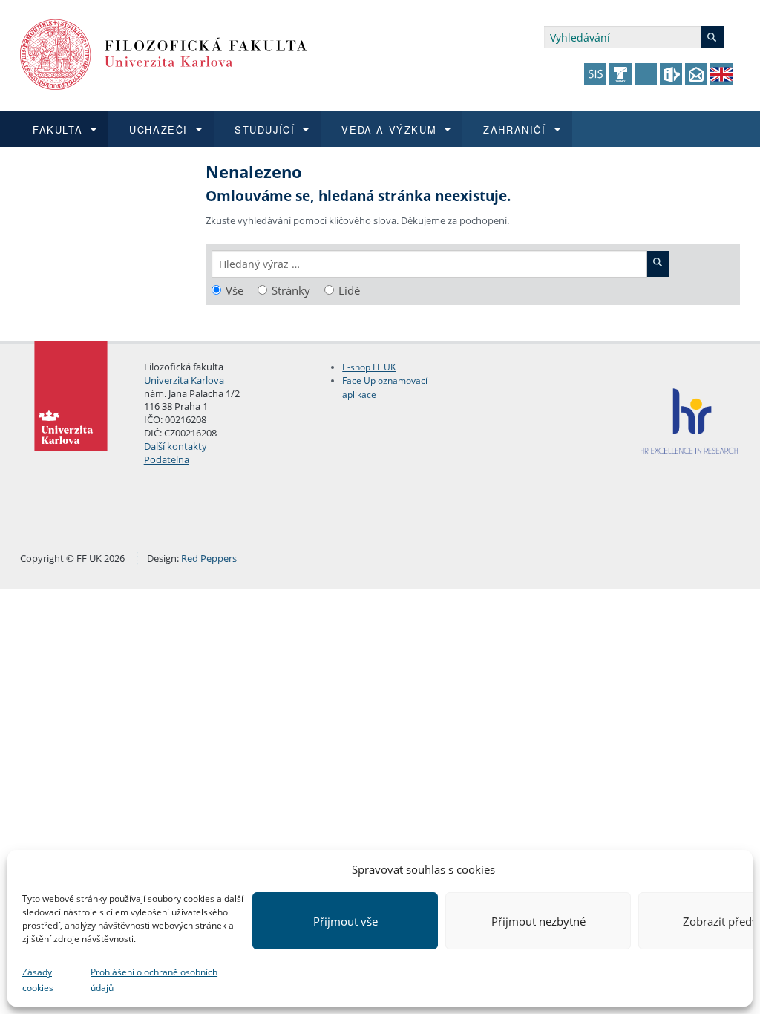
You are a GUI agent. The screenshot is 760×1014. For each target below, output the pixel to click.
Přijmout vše (345, 921)
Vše (234, 290)
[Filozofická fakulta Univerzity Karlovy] (163, 53)
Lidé (349, 290)
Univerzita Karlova (184, 380)
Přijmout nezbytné (538, 921)
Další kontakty (175, 446)
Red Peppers (209, 558)
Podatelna (166, 459)
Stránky (291, 290)
